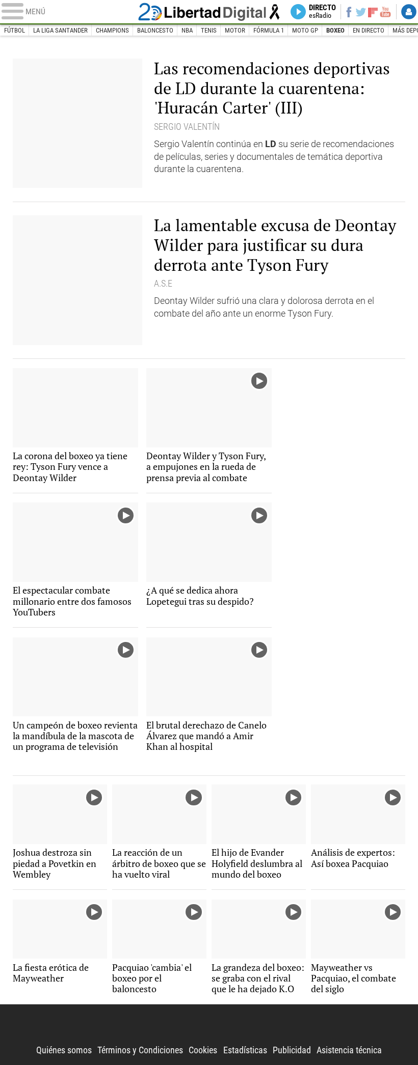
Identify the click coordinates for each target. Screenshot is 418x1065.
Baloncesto (155, 30)
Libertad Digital (209, 11)
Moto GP (305, 30)
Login (408, 11)
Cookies (203, 1050)
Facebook (349, 11)
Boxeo (335, 30)
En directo (368, 30)
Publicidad (292, 1050)
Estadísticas (245, 1050)
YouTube (385, 11)
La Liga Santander (60, 30)
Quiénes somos (64, 1050)
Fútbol (14, 30)
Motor (235, 30)
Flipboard (373, 12)
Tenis (209, 30)
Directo (322, 11)
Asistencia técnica (349, 1050)
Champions (112, 30)
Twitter (361, 11)
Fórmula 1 (268, 30)
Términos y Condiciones (140, 1050)
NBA (187, 30)
